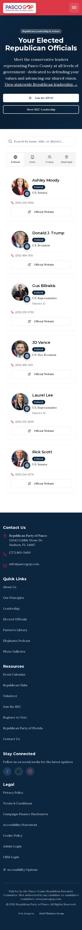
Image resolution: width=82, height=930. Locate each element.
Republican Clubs (15, 685)
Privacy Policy (13, 792)
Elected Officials (15, 619)
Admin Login (12, 846)
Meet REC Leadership (41, 109)
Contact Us (11, 739)
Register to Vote (15, 717)
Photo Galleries (14, 651)
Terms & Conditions (17, 803)
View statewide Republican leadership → (41, 84)
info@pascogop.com (24, 564)
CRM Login (11, 857)
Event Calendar (14, 674)
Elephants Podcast (16, 641)
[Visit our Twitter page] (18, 771)
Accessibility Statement (20, 825)
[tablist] (41, 159)
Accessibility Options (22, 870)
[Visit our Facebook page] (7, 771)
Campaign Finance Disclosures (25, 814)
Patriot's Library (15, 630)
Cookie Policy (12, 835)
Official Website (44, 212)
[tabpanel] (41, 333)
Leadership (11, 608)
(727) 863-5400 (20, 552)
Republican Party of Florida (23, 728)
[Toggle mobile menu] (74, 7)
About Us (9, 587)
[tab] (15, 159)
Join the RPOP (44, 98)
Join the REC (12, 707)
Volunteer (10, 696)
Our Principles (13, 598)
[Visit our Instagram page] (30, 771)
